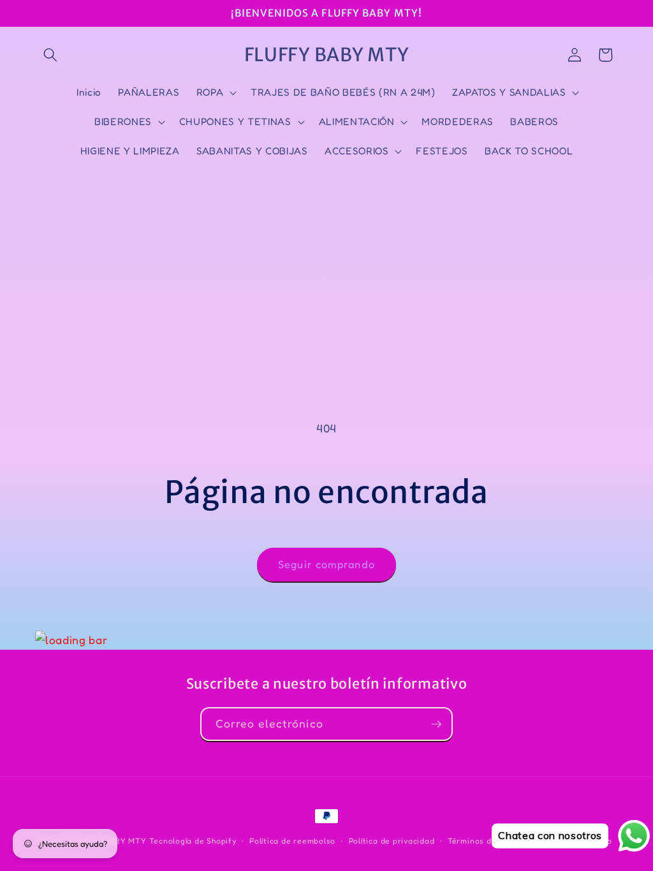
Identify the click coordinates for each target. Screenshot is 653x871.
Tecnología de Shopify (193, 840)
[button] (50, 55)
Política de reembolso (292, 840)
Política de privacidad (392, 840)
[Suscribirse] (436, 724)
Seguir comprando (326, 564)
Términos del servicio (490, 840)
